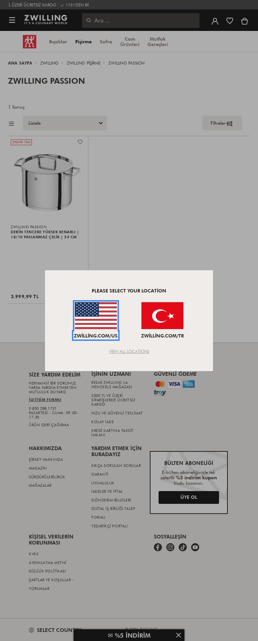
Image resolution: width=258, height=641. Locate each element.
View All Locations (129, 351)
